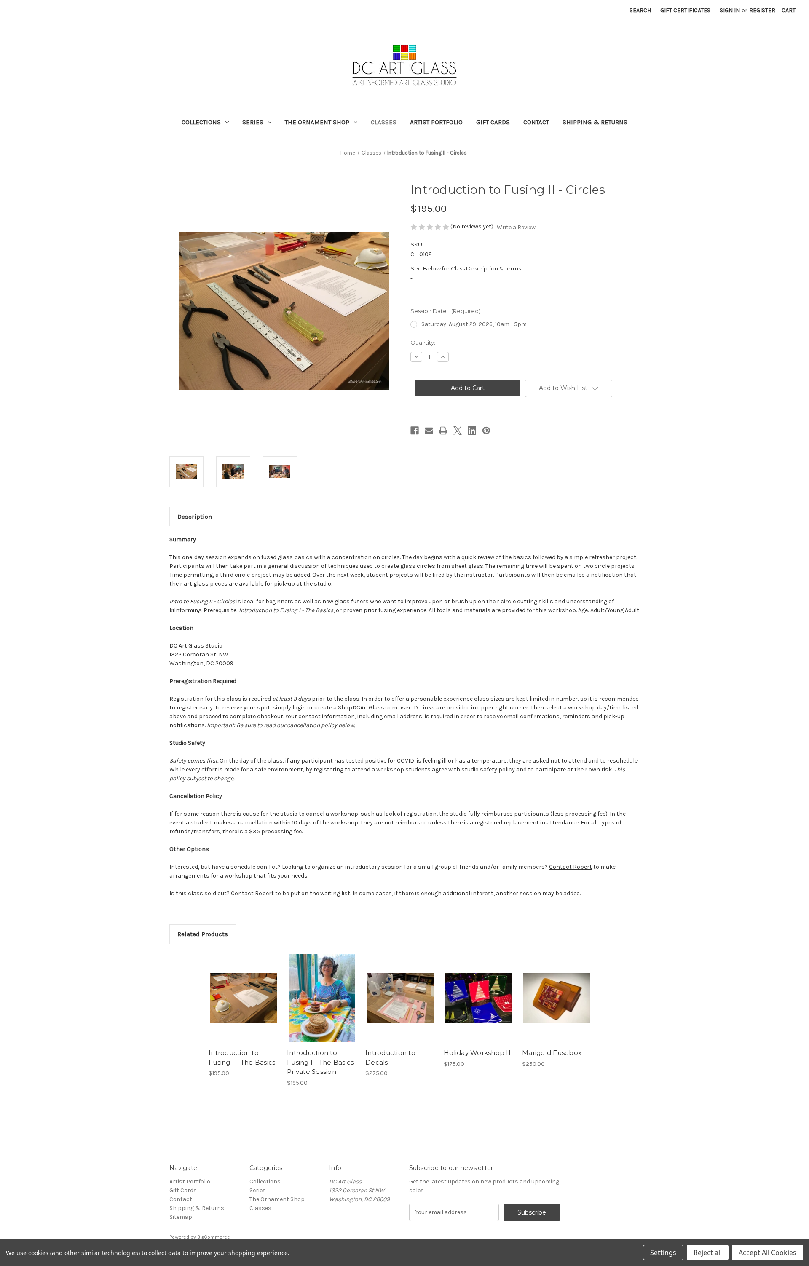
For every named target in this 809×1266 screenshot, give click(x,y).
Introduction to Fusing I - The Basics (242, 1057)
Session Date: (445, 311)
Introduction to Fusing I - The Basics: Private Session (321, 1062)
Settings (663, 1252)
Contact (536, 122)
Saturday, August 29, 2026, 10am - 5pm (474, 324)
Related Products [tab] (202, 934)
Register (762, 10)
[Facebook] (414, 430)
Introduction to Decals (390, 1057)
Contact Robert (570, 866)
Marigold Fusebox (551, 1053)
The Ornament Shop (317, 122)
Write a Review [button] (516, 227)
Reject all (708, 1252)
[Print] (443, 430)
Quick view (243, 998)
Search (640, 10)
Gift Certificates (685, 10)
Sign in (730, 10)
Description (194, 516)
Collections (201, 122)
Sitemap (180, 1216)
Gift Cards (493, 122)
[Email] (429, 430)
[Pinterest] (486, 430)
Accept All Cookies (767, 1252)
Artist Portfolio (436, 122)
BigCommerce (213, 1237)
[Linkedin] (472, 430)
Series (252, 122)
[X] (457, 430)
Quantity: (422, 342)
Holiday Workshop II (477, 1053)
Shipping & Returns (595, 122)
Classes (383, 122)
